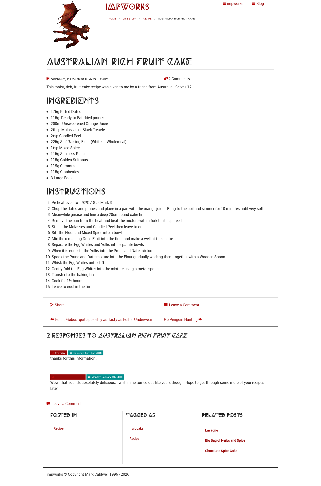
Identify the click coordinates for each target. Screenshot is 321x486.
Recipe (147, 18)
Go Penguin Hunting (181, 319)
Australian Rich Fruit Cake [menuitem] (176, 18)
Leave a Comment (183, 304)
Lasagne (211, 430)
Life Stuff (129, 18)
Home (112, 18)
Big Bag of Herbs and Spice (225, 440)
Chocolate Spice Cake (221, 450)
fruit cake (136, 428)
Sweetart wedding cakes (69, 377)
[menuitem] (112, 18)
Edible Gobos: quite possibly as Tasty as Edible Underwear (103, 319)
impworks (127, 7)
